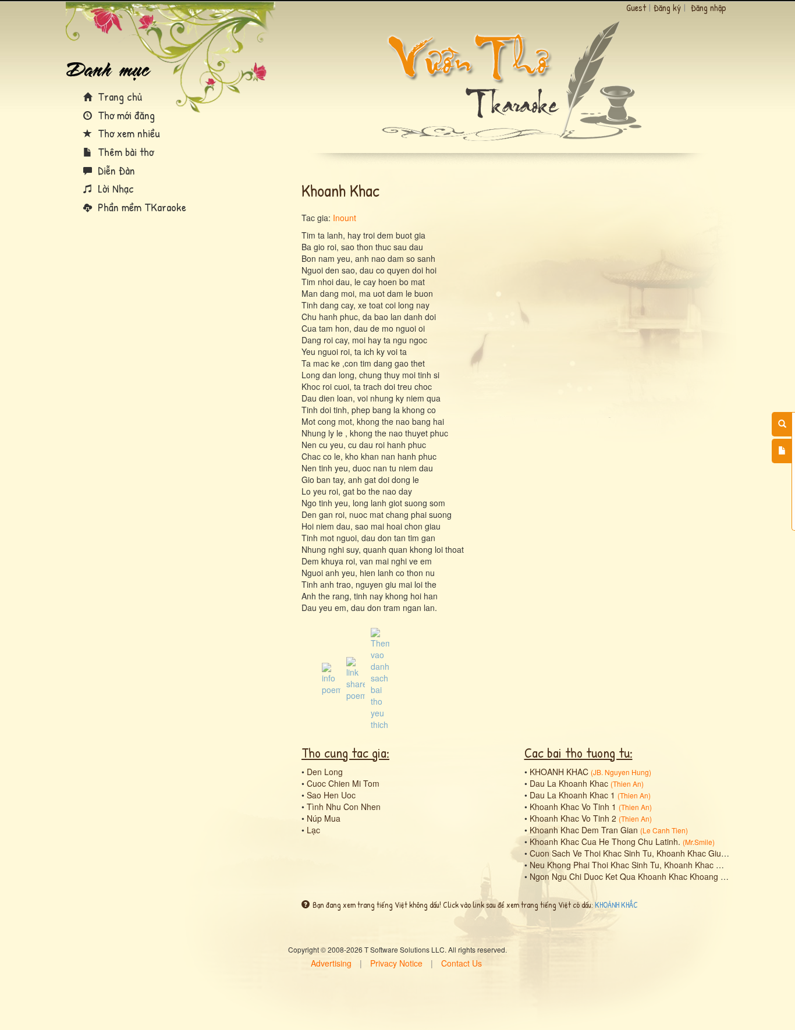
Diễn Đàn (115, 170)
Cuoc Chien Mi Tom (343, 783)
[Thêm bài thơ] (782, 451)
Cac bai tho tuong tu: (578, 752)
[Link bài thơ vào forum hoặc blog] (355, 678)
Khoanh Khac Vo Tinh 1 (573, 806)
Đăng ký (667, 7)
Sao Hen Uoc (331, 795)
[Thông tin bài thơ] (331, 678)
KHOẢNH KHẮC (616, 904)
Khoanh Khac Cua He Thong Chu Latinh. (605, 841)
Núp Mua (323, 818)
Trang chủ (118, 96)
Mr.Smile (698, 842)
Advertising (331, 963)
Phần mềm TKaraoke (140, 207)
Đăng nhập (708, 7)
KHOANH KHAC (559, 771)
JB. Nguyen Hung (621, 772)
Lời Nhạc (114, 188)
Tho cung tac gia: (345, 752)
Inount (344, 217)
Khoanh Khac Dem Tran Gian (584, 830)
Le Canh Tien (664, 830)
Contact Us (461, 963)
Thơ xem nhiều (127, 133)
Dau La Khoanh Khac (569, 783)
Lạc (313, 830)
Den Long (325, 771)
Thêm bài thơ (124, 151)
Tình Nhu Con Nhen (344, 806)
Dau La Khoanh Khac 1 (572, 795)
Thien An (627, 784)
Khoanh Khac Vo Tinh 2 (573, 818)
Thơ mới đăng (125, 115)
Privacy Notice (396, 963)
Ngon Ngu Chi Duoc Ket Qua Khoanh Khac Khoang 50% (633, 876)
